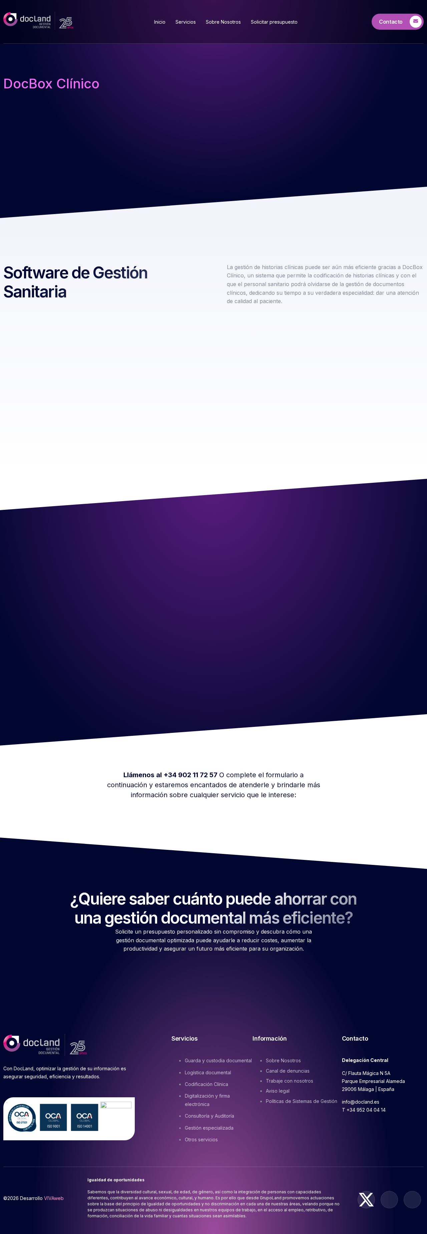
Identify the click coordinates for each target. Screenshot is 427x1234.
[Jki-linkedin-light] (412, 1199)
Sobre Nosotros (223, 22)
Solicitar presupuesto (274, 22)
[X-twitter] (366, 1199)
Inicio (159, 22)
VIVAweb (54, 1198)
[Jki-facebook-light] (389, 1199)
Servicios (185, 22)
